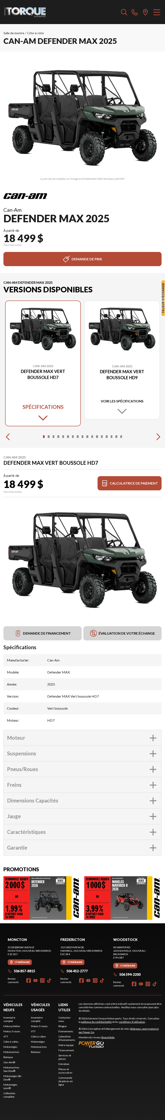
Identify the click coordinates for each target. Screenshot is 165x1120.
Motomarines (11, 1052)
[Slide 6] (68, 436)
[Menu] (157, 12)
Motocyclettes (11, 1026)
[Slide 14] (106, 436)
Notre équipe (66, 1045)
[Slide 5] (63, 436)
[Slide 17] (121, 436)
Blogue (62, 1026)
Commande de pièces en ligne (65, 1081)
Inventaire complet (9, 1019)
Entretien (63, 1064)
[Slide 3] (53, 436)
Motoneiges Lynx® (10, 1086)
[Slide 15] (111, 436)
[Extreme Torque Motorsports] (24, 12)
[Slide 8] (77, 436)
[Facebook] (28, 980)
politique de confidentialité (96, 1021)
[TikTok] (49, 980)
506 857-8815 (24, 971)
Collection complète (9, 1095)
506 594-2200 (130, 974)
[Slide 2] (48, 436)
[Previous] (7, 436)
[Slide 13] (102, 436)
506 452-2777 (77, 971)
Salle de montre (13, 33)
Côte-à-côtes (10, 1041)
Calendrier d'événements (66, 1038)
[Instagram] (42, 980)
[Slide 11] (92, 436)
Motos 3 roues (11, 1031)
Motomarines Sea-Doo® (11, 1069)
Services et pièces (64, 1057)
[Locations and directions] (145, 12)
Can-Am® (9, 1062)
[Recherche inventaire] (124, 12)
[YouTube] (35, 980)
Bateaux (8, 1057)
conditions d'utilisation (132, 1021)
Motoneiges (10, 1046)
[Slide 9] (82, 436)
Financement (66, 1050)
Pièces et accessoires (65, 1071)
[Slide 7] (73, 436)
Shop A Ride (108, 1037)
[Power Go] (120, 1044)
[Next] (157, 436)
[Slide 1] (44, 436)
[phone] (135, 12)
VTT (5, 1036)
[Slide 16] (116, 436)
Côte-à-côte (35, 33)
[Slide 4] (58, 436)
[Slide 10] (87, 436)
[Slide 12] (97, 436)
